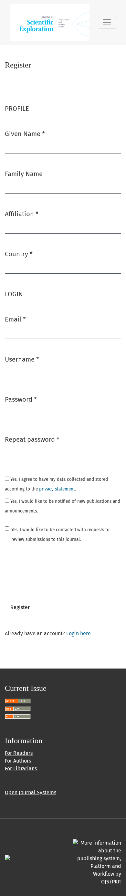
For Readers (19, 753)
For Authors (18, 761)
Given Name (25, 134)
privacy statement (57, 489)
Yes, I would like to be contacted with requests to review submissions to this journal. (60, 534)
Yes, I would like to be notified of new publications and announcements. (62, 506)
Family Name (24, 174)
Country (19, 254)
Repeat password (32, 439)
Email (15, 319)
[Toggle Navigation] (107, 22)
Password (21, 399)
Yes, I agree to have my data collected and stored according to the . (56, 484)
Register (20, 607)
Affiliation (21, 214)
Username (22, 359)
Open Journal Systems (30, 792)
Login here (78, 633)
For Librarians (21, 768)
